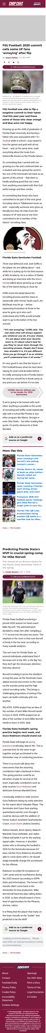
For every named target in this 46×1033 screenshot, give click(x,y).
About (5, 973)
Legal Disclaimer (35, 992)
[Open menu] (4, 3)
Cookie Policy (9, 992)
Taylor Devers (11, 572)
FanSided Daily (9, 982)
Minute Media (16, 1011)
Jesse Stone (16, 823)
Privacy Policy (9, 987)
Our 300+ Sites (34, 978)
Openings (32, 973)
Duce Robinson (24, 786)
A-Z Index (32, 996)
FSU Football (15, 528)
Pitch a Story (33, 982)
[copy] (18, 62)
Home (5, 528)
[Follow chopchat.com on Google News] (39, 439)
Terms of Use (34, 987)
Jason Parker (11, 57)
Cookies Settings (10, 1005)
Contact (6, 978)
